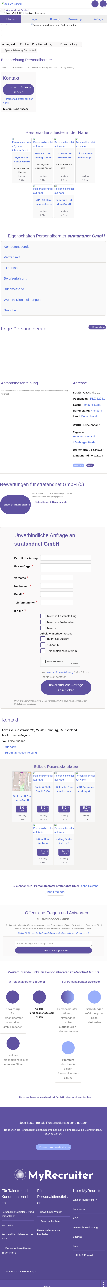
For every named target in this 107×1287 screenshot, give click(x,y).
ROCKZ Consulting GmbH (43, 155)
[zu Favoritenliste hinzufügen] (4, 27)
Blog (75, 1246)
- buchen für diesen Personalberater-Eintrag (68, 1068)
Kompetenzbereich (17, 246)
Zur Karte (10, 746)
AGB (75, 1218)
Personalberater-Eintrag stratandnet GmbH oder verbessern (67, 1020)
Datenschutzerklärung (59, 672)
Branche (10, 310)
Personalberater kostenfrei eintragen (54, 1147)
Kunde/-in (53, 644)
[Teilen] (97, 1283)
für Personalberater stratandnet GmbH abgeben (13, 1017)
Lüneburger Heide (84, 442)
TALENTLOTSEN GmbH (64, 155)
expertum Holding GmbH (64, 202)
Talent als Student (58, 638)
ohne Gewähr (89, 885)
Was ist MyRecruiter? (85, 1199)
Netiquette (7, 1225)
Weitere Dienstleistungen (22, 299)
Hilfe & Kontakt (84, 1255)
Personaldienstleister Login (20, 1271)
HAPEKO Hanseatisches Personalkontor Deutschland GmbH (43, 203)
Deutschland (89, 416)
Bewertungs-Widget (51, 1211)
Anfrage (98, 19)
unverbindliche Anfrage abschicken (66, 687)
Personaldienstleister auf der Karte (18, 1236)
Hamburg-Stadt (91, 404)
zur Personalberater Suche (3, 11)
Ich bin (19, 610)
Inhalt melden (56, 892)
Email (18, 594)
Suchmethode (14, 289)
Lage (33, 19)
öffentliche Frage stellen (55, 950)
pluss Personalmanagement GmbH (85, 156)
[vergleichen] (4, 33)
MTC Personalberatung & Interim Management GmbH (85, 790)
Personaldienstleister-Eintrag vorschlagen (18, 1213)
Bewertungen (76, 19)
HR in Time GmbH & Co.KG (42, 842)
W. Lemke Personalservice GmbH (64, 790)
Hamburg (96, 410)
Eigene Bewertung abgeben (16, 505)
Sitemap (77, 1236)
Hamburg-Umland (84, 436)
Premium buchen (50, 1221)
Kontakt (90, 465)
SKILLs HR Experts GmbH (22, 798)
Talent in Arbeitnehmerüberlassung (56, 631)
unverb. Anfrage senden (20, 90)
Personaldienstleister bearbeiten (49, 1232)
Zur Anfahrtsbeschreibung (21, 752)
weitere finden (40, 1012)
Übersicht (12, 19)
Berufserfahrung (15, 278)
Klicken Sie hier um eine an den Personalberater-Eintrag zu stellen (54, 933)
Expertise (11, 268)
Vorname (20, 577)
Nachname (21, 586)
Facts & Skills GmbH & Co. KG (43, 790)
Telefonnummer (25, 602)
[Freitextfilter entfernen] (95, 4)
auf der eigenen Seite (94, 1015)
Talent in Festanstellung (61, 616)
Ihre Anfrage (22, 566)
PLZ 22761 (97, 398)
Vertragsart (12, 257)
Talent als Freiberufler (60, 622)
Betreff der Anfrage (26, 558)
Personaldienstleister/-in (62, 651)
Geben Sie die (51, 502)
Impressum (79, 1209)
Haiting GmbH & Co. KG (64, 841)
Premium (101, 135)
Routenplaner (98, 327)
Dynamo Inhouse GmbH (22, 159)
